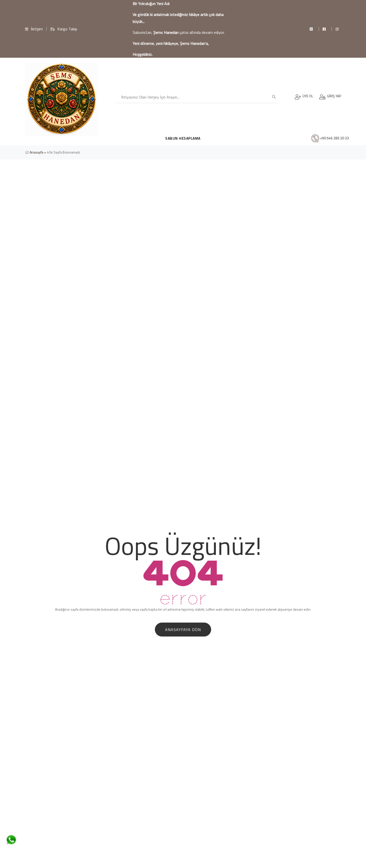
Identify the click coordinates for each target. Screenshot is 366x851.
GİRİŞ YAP (333, 96)
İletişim (37, 29)
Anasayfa (36, 152)
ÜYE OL (307, 96)
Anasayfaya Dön (183, 630)
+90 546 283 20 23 (334, 137)
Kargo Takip (67, 29)
